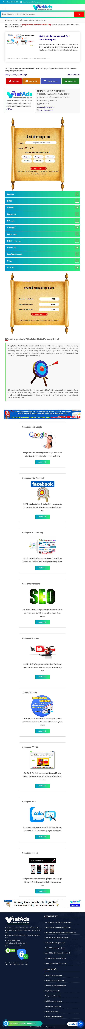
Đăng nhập (43, 58)
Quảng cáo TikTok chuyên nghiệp (54, 1016)
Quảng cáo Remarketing (32, 532)
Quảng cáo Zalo (29, 801)
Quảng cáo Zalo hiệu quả (51, 1011)
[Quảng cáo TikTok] (42, 866)
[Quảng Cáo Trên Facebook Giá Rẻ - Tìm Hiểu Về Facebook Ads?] (42, 491)
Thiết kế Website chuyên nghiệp (53, 1001)
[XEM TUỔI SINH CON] (39, 303)
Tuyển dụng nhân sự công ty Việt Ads (55, 943)
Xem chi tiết (42, 462)
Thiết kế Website (29, 692)
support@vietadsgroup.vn (46, 107)
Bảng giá (12, 228)
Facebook (12, 214)
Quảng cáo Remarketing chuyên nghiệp (55, 985)
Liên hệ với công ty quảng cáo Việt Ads (55, 958)
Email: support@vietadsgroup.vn (32, 2)
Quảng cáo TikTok (30, 853)
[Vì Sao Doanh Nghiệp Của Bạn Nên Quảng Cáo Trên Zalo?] (42, 815)
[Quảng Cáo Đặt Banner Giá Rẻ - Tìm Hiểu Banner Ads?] (42, 546)
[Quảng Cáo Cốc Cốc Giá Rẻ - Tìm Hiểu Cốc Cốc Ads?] (42, 760)
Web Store (13, 234)
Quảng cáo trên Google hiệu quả (53, 975)
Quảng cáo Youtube (30, 638)
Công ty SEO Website (31, 584)
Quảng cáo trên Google (32, 427)
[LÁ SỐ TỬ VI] (37, 154)
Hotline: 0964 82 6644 (11, 2)
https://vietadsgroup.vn (46, 110)
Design (11, 194)
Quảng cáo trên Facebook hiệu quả (54, 980)
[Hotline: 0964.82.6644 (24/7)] (5, 1023)
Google (11, 221)
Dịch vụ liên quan (15, 241)
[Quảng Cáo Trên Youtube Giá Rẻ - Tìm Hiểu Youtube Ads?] (42, 651)
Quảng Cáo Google (15, 254)
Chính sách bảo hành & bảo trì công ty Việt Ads (57, 953)
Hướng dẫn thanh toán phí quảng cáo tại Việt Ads (58, 927)
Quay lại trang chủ (74, 75)
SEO (10, 201)
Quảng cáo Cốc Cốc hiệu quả (53, 1006)
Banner (11, 208)
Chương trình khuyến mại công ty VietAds (56, 963)
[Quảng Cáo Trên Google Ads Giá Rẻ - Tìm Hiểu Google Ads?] (42, 440)
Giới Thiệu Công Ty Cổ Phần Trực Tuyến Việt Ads (58, 922)
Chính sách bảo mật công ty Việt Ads (55, 948)
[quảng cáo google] (42, 414)
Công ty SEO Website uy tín (52, 991)
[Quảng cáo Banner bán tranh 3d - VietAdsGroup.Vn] (21, 40)
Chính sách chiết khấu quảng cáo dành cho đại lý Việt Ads (60, 932)
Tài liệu (11, 268)
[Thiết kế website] (42, 706)
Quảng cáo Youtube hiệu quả (52, 996)
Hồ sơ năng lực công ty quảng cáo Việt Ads (56, 937)
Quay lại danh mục (17, 75)
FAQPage (9, 109)
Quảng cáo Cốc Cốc (30, 747)
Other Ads (12, 248)
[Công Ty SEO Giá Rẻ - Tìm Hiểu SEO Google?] (42, 597)
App (10, 261)
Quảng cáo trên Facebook (33, 478)
